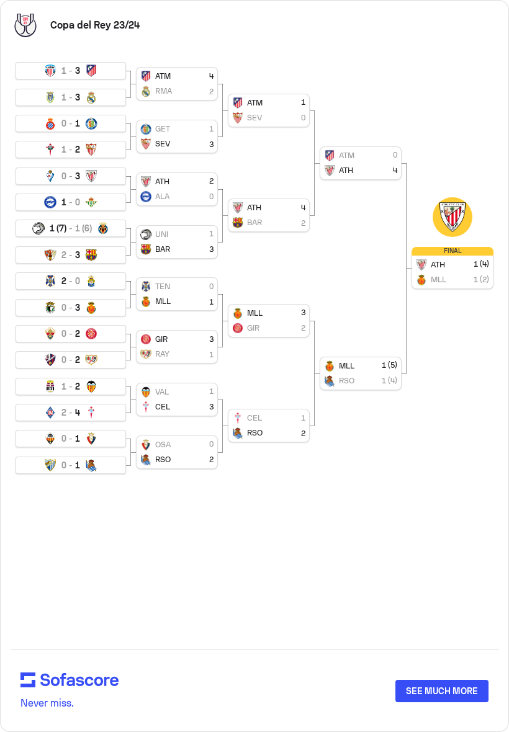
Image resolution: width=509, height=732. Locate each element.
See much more (442, 691)
